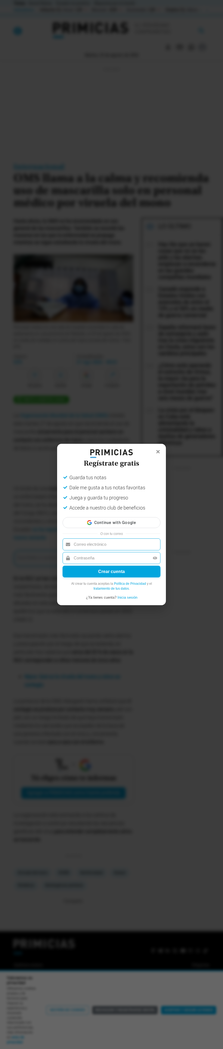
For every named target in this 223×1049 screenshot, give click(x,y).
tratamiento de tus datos (111, 588)
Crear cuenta (111, 571)
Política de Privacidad (130, 584)
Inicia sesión (127, 597)
